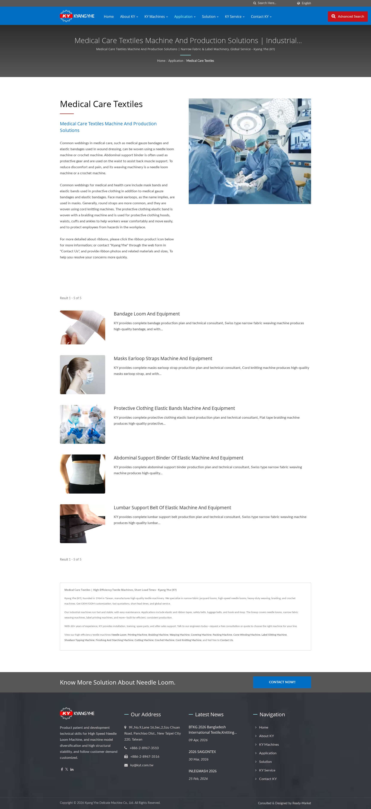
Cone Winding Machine (246, 634)
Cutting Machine (144, 640)
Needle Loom (118, 634)
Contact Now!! (282, 682)
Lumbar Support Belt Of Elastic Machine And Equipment (172, 507)
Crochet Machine (164, 640)
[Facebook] (62, 769)
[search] (254, 3)
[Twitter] (66, 769)
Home (109, 16)
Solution (209, 16)
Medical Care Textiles (200, 60)
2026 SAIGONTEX (202, 751)
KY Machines (155, 16)
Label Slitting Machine (274, 634)
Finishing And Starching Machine (114, 640)
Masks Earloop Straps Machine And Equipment (163, 358)
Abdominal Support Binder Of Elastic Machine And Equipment (178, 458)
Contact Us (226, 640)
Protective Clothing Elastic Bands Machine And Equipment (174, 408)
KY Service (233, 16)
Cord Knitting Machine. (189, 640)
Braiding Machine (158, 634)
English (306, 3)
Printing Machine (137, 634)
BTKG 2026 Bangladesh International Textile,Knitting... (213, 730)
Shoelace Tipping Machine (79, 640)
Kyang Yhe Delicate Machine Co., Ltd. (109, 802)
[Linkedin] (71, 769)
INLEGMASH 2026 (203, 771)
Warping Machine (180, 634)
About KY (128, 16)
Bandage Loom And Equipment (147, 314)
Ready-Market (301, 803)
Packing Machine (222, 634)
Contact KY (260, 16)
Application (183, 16)
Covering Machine (201, 634)
